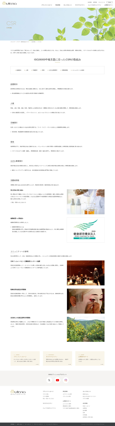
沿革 (84, 412)
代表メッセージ (86, 406)
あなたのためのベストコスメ (89, 396)
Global (109, 2)
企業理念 (85, 408)
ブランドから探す (67, 396)
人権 (27, 70)
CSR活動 (85, 414)
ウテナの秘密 (86, 398)
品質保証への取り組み (88, 417)
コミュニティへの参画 (78, 70)
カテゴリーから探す (67, 394)
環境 (43, 70)
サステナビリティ (80, 5)
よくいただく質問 (67, 403)
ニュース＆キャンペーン (94, 5)
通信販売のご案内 (67, 406)
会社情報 (90, 2)
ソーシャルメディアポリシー (52, 424)
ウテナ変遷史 (46, 396)
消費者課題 (65, 70)
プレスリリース (101, 2)
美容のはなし (86, 394)
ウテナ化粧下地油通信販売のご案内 (71, 408)
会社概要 (85, 410)
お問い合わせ (19, 424)
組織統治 (19, 70)
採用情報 (95, 2)
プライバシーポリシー (38, 424)
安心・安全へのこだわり (19, 202)
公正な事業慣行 (53, 70)
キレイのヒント (68, 5)
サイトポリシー (28, 424)
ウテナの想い (46, 394)
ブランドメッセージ (46, 5)
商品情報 (57, 5)
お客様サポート (108, 5)
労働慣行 (35, 70)
